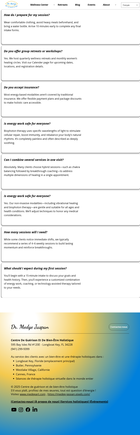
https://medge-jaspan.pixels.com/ (69, 394)
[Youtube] (14, 410)
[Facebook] (28, 410)
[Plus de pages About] (115, 4)
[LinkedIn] (35, 410)
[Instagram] (21, 410)
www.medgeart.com (32, 394)
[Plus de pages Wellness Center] (54, 4)
